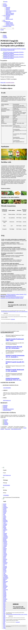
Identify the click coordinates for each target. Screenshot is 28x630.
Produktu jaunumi (9, 23)
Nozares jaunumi (9, 22)
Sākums (4, 3)
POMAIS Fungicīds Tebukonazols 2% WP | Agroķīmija (15, 370)
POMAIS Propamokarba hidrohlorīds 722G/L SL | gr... (13, 379)
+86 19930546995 (7, 387)
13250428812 (6, 495)
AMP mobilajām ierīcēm (16, 429)
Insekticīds (8, 7)
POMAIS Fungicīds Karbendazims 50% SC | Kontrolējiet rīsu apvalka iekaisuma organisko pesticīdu (12, 297)
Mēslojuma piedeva (10, 14)
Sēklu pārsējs (8, 12)
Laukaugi (8, 16)
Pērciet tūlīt (3, 82)
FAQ (4, 20)
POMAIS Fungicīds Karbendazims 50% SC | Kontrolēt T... (15, 356)
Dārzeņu (7, 17)
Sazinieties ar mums (7, 26)
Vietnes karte (7, 429)
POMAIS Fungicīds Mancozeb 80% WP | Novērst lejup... (14, 347)
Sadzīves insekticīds (10, 13)
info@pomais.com (7, 400)
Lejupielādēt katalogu (9, 82)
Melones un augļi (9, 19)
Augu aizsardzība (6, 15)
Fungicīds (8, 8)
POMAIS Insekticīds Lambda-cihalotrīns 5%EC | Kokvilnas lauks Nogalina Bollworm (14, 295)
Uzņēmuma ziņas (6, 21)
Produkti (5, 6)
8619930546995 (6, 485)
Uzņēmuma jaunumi (10, 24)
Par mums (5, 5)
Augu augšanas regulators (11, 10)
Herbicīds (8, 9)
